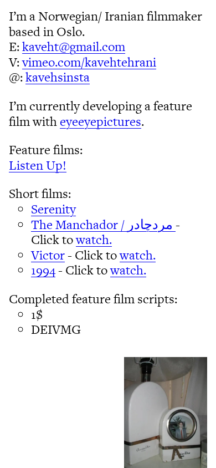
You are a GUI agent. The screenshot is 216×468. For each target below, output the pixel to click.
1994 (43, 270)
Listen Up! (37, 165)
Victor (48, 255)
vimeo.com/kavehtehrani (89, 62)
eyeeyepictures (100, 121)
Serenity (53, 209)
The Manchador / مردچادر (103, 224)
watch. (94, 239)
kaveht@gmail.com (73, 46)
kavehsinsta (57, 77)
